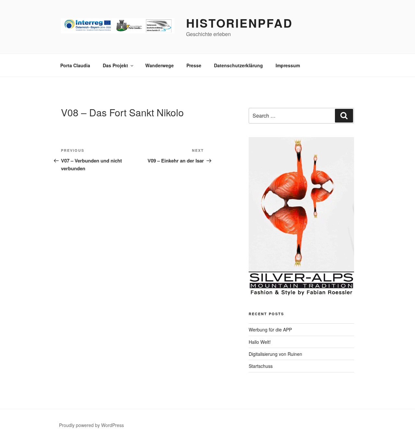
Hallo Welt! (260, 342)
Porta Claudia (75, 65)
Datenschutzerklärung (238, 65)
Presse (193, 65)
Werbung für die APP (270, 329)
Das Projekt (115, 65)
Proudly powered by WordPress (91, 425)
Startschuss (261, 366)
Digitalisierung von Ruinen (275, 354)
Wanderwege (159, 65)
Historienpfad (239, 22)
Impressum (288, 65)
